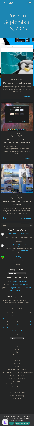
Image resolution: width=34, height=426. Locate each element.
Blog (17, 346)
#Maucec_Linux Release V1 (19, 244)
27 (26, 324)
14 (30, 318)
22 (3, 324)
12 (21, 318)
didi (20, 258)
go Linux (17, 361)
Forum (17, 358)
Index (17, 366)
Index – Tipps (17, 390)
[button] (5, 422)
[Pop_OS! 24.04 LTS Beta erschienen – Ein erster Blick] (17, 116)
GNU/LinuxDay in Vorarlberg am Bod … (18, 233)
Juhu (18, 77)
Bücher (17, 349)
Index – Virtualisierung (17, 396)
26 (21, 324)
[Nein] (32, 420)
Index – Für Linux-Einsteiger (17, 378)
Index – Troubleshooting (17, 393)
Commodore (18, 256)
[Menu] (30, 2)
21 (30, 321)
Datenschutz (17, 355)
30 (8, 327)
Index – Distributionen (17, 375)
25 (17, 324)
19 (21, 321)
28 (30, 324)
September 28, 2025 (17, 79)
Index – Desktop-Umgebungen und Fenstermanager (17, 372)
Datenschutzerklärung (22, 423)
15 (3, 321)
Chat (17, 352)
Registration (17, 398)
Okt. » (20, 330)
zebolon (17, 133)
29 (3, 327)
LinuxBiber (20, 235)
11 (17, 318)
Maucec (20, 246)
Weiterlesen (23, 239)
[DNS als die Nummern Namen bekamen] (17, 178)
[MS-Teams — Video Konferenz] (17, 60)
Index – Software (17, 381)
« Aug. (14, 330)
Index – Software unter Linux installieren (17, 384)
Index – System (17, 387)
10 (12, 318)
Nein (11, 423)
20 (26, 321)
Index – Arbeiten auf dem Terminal (17, 369)
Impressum (17, 363)
